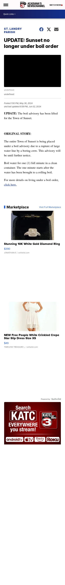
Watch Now (55, 5)
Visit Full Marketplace (50, 207)
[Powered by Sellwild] (56, 399)
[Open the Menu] (5, 5)
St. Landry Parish (13, 30)
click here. (10, 184)
